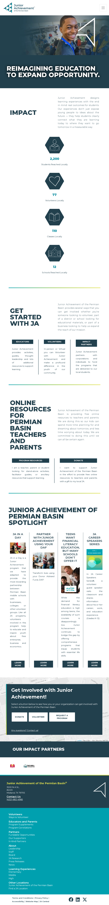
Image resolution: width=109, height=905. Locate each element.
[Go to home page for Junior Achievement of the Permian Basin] (19, 7)
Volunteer (38, 717)
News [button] (11, 865)
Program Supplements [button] (21, 824)
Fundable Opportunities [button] (22, 835)
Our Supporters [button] (17, 838)
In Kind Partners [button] (17, 841)
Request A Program (62, 716)
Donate (78, 460)
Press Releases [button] (16, 861)
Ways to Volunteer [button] (18, 817)
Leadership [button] (14, 848)
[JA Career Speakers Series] (94, 560)
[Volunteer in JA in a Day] (18, 548)
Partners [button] (14, 832)
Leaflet (79, 740)
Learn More (18, 664)
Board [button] (12, 855)
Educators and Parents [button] (23, 821)
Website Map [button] (32, 901)
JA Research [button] (15, 858)
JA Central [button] (44, 901)
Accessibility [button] (18, 901)
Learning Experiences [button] (22, 869)
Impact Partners (86, 343)
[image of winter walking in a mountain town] (43, 561)
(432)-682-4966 (15, 799)
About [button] (12, 846)
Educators (22, 342)
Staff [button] (11, 852)
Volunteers (54, 342)
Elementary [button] (15, 872)
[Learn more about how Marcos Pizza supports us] (12, 766)
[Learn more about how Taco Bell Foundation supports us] (29, 766)
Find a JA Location (18, 888)
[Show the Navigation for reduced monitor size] (103, 8)
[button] (72, 899)
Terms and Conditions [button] (22, 898)
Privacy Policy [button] (41, 898)
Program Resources (30, 460)
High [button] (11, 878)
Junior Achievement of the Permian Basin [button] (31, 885)
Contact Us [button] (14, 796)
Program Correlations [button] (20, 827)
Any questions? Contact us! (24, 730)
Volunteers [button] (15, 814)
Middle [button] (12, 875)
